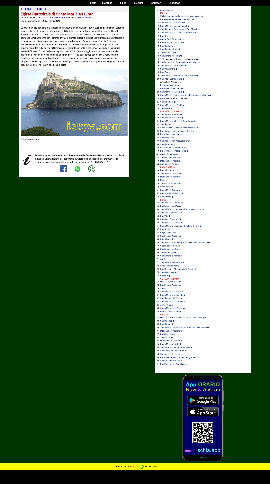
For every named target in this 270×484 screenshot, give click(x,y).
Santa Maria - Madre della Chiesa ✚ (176, 347)
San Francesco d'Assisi (170, 206)
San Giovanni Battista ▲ (171, 361)
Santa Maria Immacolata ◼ (172, 295)
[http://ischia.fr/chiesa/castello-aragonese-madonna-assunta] (91, 168)
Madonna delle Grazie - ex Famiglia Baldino (179, 357)
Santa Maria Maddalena (171, 114)
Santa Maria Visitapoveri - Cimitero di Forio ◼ (181, 226)
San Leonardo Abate (169, 266)
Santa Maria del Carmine (171, 292)
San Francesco (167, 138)
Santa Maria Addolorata (171, 56)
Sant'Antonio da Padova (171, 298)
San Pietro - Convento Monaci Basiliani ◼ (179, 75)
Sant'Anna (165, 72)
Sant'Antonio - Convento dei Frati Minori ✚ (179, 29)
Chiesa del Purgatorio (170, 246)
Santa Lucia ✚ (166, 239)
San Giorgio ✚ (166, 324)
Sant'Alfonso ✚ (167, 321)
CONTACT (156, 3)
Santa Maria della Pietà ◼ (172, 118)
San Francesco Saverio (170, 249)
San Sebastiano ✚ (168, 334)
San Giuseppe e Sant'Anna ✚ (173, 351)
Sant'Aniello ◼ (166, 197)
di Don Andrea (166, 305)
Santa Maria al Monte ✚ (171, 256)
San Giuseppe (166, 187)
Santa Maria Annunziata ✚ (172, 262)
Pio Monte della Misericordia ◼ (174, 151)
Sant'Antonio (166, 124)
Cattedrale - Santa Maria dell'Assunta (177, 19)
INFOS (123, 3)
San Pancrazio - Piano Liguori (173, 364)
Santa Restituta (167, 170)
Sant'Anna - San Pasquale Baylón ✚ (176, 141)
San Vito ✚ (165, 216)
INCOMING (107, 3)
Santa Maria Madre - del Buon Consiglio (178, 121)
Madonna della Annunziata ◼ (173, 98)
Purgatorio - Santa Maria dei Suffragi (177, 131)
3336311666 (150, 466)
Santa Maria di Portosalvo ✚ (173, 65)
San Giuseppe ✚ (167, 144)
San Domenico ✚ (168, 52)
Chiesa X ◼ (165, 276)
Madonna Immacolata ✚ (171, 134)
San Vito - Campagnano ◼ (172, 79)
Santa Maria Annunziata (171, 190)
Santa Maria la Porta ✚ (170, 344)
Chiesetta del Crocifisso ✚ (172, 42)
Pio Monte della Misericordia (173, 148)
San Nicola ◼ (166, 108)
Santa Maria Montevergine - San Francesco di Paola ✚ (185, 242)
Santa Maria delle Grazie (171, 173)
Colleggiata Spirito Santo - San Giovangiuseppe (181, 16)
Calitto (163, 259)
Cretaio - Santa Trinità (170, 354)
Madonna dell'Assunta (170, 161)
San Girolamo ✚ (167, 46)
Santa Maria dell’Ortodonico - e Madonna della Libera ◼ (185, 95)
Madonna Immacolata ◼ (171, 88)
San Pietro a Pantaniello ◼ (172, 92)
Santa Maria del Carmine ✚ (172, 23)
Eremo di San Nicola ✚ (170, 311)
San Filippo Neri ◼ (168, 272)
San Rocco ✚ (166, 337)
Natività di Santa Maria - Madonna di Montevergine (183, 317)
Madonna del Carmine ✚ (171, 341)
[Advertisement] (132, 476)
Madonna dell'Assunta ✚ (171, 331)
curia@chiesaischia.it (84, 17)
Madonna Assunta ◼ (169, 85)
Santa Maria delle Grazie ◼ (172, 308)
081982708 (61, 17)
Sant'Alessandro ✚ (168, 69)
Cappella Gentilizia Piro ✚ (171, 193)
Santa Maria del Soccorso (172, 203)
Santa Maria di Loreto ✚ (171, 222)
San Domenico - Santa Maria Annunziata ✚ (180, 62)
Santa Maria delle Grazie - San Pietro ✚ (178, 32)
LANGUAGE (174, 3)
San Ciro (164, 36)
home (28, 9)
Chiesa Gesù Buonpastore (172, 39)
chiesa (41, 9)
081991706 (47, 17)
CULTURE (138, 3)
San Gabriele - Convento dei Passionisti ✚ (179, 128)
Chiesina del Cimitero (169, 164)
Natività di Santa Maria (170, 282)
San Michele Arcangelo (170, 236)
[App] (203, 418)
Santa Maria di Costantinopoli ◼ (174, 26)
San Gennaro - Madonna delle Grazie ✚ (178, 269)
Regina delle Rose (168, 232)
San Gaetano (166, 229)
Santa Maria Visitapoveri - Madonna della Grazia (182, 209)
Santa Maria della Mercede (172, 301)
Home (93, 3)
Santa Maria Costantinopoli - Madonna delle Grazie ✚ (184, 327)
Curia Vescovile (166, 11)
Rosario (163, 180)
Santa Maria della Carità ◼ (172, 105)
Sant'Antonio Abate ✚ (170, 49)
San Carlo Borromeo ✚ (170, 219)
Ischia (136, 466)
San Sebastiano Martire (171, 212)
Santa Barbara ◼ (168, 102)
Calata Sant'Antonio (169, 154)
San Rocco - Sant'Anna (171, 183)
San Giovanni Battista (170, 157)
